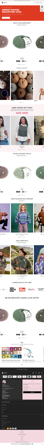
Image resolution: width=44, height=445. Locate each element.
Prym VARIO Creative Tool (28, 360)
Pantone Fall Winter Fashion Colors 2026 (11, 360)
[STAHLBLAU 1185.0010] (23, 192)
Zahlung (3, 425)
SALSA (22, 188)
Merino (12, 100)
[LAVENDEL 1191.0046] (42, 61)
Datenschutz (22, 432)
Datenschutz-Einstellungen (22, 434)
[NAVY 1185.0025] (17, 192)
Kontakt (3, 420)
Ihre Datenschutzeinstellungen (25, 443)
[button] (3, 42)
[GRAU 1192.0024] (23, 61)
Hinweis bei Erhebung (15, 443)
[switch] (42, 10)
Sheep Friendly (4, 409)
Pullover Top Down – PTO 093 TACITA (22, 234)
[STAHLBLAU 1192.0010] (17, 61)
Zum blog (21, 345)
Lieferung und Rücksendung (6, 422)
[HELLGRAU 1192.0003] (25, 61)
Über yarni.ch (4, 407)
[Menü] (43, 5)
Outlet (3, 412)
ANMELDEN (32, 392)
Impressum (22, 431)
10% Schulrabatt (4, 418)
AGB (22, 438)
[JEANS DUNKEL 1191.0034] (40, 61)
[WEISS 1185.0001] (21, 192)
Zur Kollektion (6, 17)
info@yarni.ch (4, 384)
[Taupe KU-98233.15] (2, 61)
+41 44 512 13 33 (5, 385)
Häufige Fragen (4, 423)
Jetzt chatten (8, 386)
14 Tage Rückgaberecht (22, 0)
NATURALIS (22, 58)
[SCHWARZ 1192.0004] (19, 61)
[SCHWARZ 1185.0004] (19, 192)
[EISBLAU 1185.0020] (25, 192)
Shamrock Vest (22, 146)
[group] (9, 289)
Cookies (22, 436)
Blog (2, 411)
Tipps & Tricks (5, 348)
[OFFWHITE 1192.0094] (21, 61)
